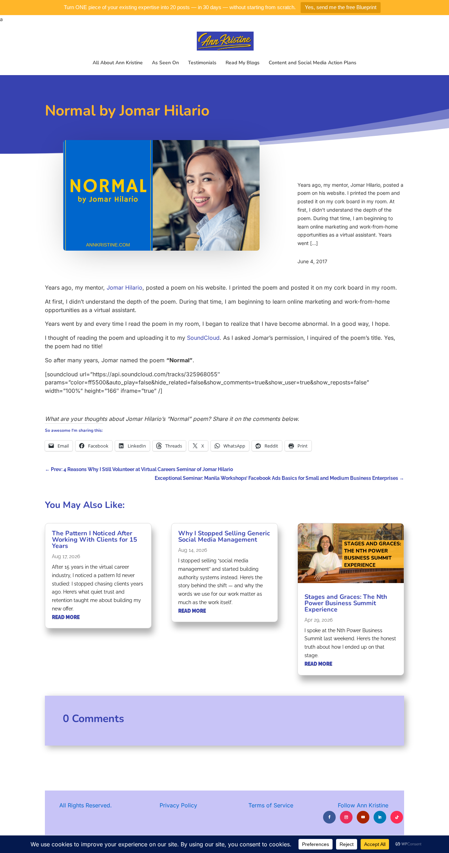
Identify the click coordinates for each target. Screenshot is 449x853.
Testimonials (202, 63)
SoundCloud (203, 337)
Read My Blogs (243, 63)
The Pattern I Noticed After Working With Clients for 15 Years (94, 539)
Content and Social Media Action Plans (312, 63)
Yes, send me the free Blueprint (340, 7)
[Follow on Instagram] (346, 817)
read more (66, 617)
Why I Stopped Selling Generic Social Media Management (224, 536)
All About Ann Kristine (118, 63)
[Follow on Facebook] (329, 817)
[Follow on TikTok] (396, 817)
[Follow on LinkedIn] (380, 817)
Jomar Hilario (124, 287)
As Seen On (165, 63)
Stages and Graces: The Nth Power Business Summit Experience (345, 603)
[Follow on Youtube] (363, 817)
